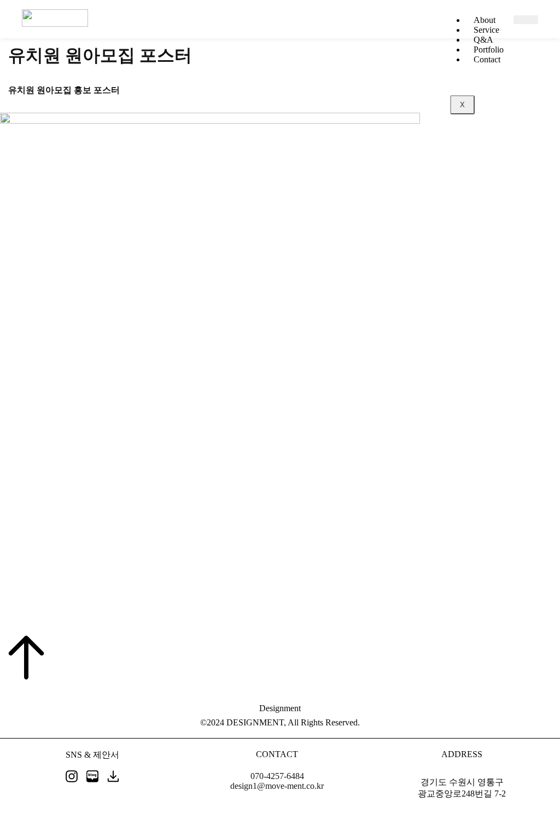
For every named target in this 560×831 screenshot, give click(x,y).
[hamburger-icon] (526, 19)
